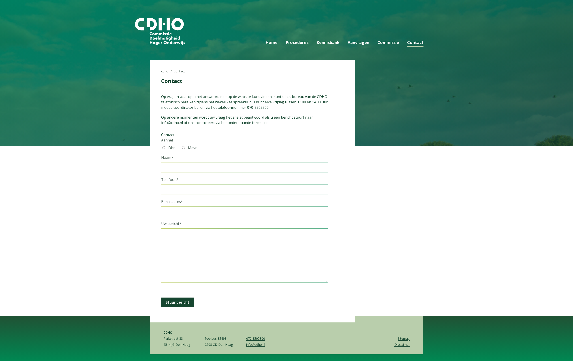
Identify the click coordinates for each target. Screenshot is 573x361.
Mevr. (192, 147)
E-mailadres (172, 201)
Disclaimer (402, 344)
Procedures (297, 42)
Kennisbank (328, 42)
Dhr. (171, 147)
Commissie (388, 42)
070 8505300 (255, 338)
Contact (415, 42)
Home (271, 42)
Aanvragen (358, 42)
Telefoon (170, 179)
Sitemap (404, 338)
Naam (167, 157)
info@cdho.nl (172, 122)
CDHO (164, 71)
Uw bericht (171, 223)
